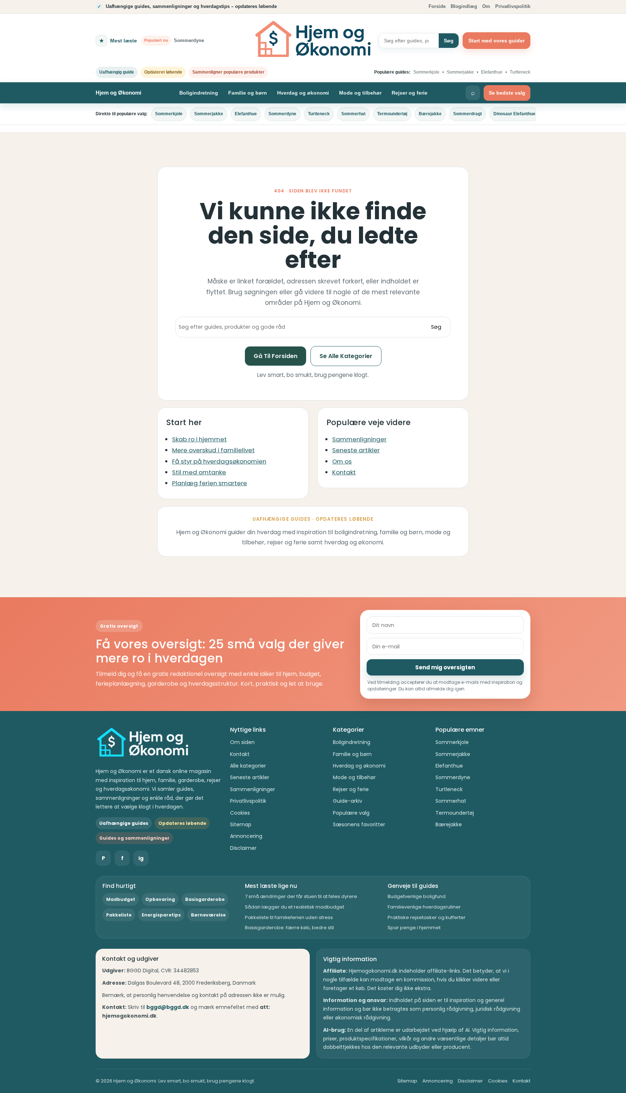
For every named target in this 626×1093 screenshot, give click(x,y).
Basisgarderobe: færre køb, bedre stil (289, 927)
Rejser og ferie (409, 93)
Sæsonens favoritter (359, 824)
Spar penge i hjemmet (414, 927)
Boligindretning (198, 93)
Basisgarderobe (205, 899)
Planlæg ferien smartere (209, 483)
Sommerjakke (460, 72)
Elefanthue (491, 72)
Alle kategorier (248, 765)
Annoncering (246, 836)
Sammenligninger (359, 439)
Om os (342, 461)
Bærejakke (430, 113)
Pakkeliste (119, 915)
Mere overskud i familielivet (213, 450)
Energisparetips (161, 915)
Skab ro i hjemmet (199, 439)
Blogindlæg (464, 6)
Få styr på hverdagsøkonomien (219, 461)
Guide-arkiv (347, 801)
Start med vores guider (496, 40)
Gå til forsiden (275, 356)
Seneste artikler (356, 450)
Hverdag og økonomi (303, 93)
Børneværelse (208, 915)
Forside (437, 6)
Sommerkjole (426, 72)
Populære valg (351, 812)
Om (486, 6)
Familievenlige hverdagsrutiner (424, 906)
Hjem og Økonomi (118, 93)
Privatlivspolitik (512, 6)
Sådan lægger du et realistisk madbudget (294, 906)
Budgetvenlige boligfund (417, 896)
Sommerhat (353, 113)
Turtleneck (520, 72)
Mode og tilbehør (360, 93)
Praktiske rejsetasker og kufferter (427, 917)
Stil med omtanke (199, 472)
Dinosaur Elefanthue (514, 113)
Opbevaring (160, 899)
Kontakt (344, 472)
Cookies (240, 812)
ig (140, 858)
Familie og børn (247, 93)
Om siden (242, 742)
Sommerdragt (467, 113)
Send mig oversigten (445, 667)
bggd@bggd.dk (167, 1007)
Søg (449, 40)
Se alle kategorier (346, 356)
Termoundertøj (392, 113)
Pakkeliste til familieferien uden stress (289, 917)
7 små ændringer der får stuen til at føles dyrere (301, 896)
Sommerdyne (282, 113)
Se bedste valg (507, 93)
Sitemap (240, 824)
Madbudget (120, 899)
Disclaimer (243, 848)
